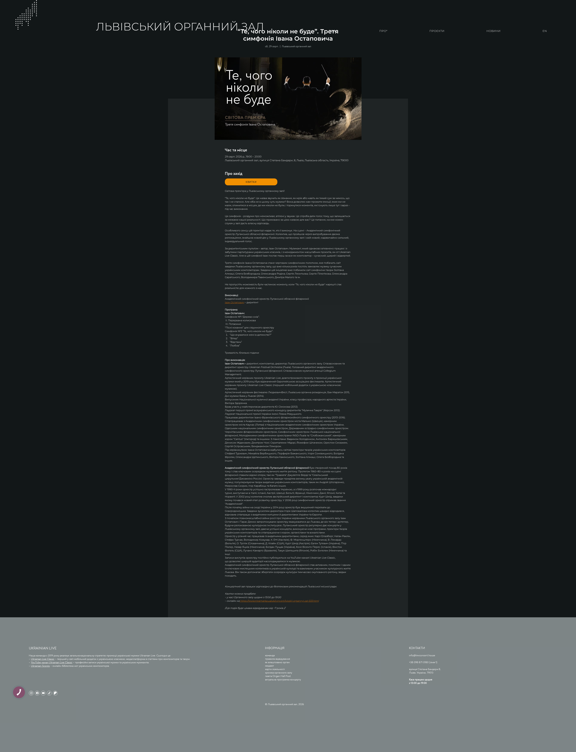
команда (270, 655)
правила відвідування (277, 659)
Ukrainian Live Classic (42, 659)
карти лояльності (275, 669)
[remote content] (251, 181)
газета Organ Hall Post (278, 676)
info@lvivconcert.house (422, 655)
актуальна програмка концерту (283, 679)
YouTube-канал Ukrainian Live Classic (51, 662)
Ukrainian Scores (40, 666)
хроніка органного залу (278, 672)
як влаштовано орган (277, 662)
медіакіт (269, 665)
